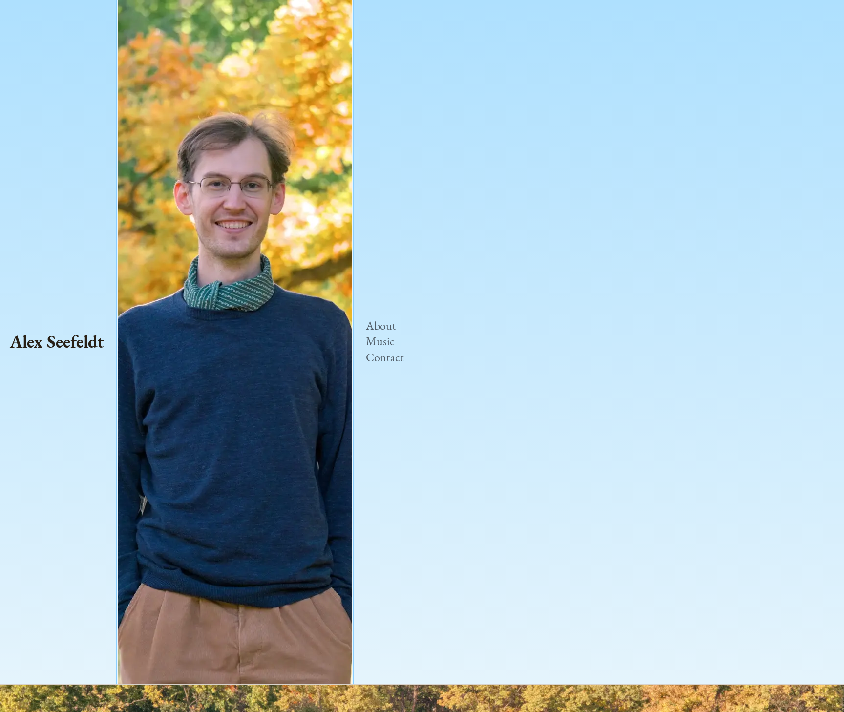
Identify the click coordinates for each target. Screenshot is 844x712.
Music (380, 342)
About (381, 326)
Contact (385, 358)
